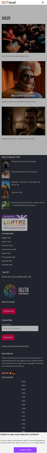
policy (30, 443)
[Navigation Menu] (42, 2)
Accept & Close (25, 450)
